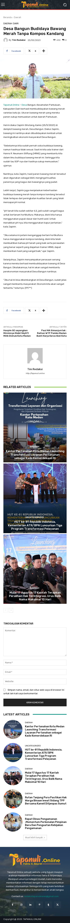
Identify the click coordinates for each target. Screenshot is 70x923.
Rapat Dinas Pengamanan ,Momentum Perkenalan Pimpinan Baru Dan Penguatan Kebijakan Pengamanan (46, 823)
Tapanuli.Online (11, 105)
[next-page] (11, 610)
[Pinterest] (39, 905)
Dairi (16, 23)
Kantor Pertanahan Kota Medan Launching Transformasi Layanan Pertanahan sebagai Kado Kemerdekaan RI (35, 454)
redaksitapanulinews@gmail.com (41, 896)
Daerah (17, 17)
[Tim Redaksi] (6, 40)
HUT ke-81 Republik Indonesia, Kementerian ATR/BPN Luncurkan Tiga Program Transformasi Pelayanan (35, 525)
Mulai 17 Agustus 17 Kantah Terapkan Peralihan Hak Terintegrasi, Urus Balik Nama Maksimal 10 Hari (35, 596)
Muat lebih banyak (34, 837)
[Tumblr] (48, 905)
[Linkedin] (30, 905)
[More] (43, 51)
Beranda (7, 17)
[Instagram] (21, 905)
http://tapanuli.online (35, 373)
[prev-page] (5, 610)
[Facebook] (12, 905)
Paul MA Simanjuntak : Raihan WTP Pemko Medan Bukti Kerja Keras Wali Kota (52, 333)
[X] (57, 905)
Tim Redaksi (18, 40)
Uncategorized (34, 517)
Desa (24, 105)
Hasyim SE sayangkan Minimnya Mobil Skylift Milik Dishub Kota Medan (17, 333)
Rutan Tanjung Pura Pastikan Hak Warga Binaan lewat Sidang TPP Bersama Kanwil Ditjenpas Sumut (46, 800)
